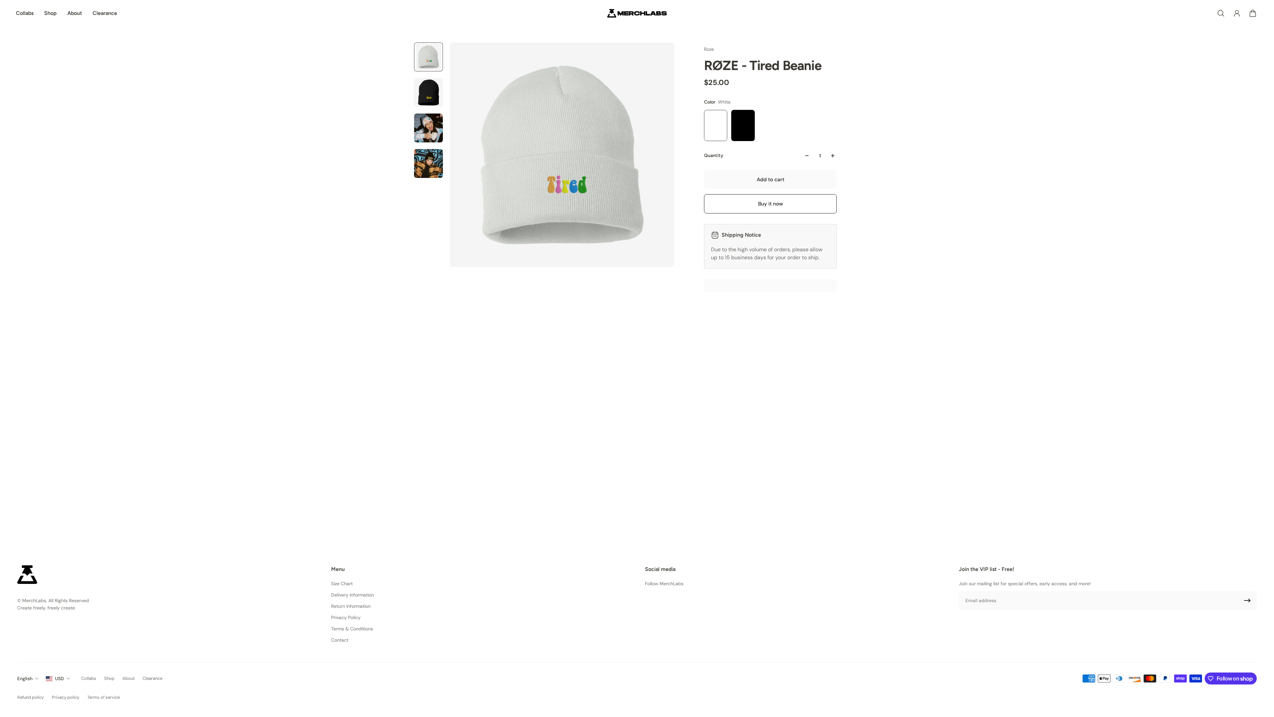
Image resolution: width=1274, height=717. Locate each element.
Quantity (713, 155)
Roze (709, 49)
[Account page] (1237, 13)
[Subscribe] (1247, 600)
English (25, 678)
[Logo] (637, 13)
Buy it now (770, 203)
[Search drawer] (1221, 13)
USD (59, 678)
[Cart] (1253, 13)
